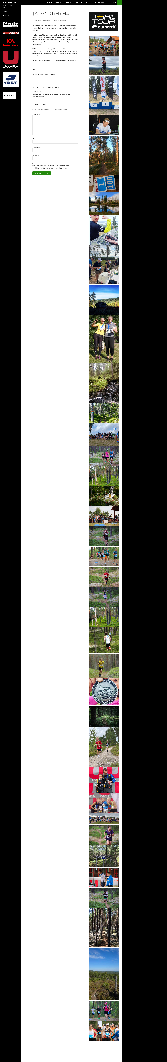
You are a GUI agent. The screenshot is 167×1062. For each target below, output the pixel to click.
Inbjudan (49, 2)
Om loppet (113, 2)
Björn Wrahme (48, 20)
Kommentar (36, 114)
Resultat (93, 2)
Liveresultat (78, 2)
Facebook (6, 15)
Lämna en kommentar (62, 20)
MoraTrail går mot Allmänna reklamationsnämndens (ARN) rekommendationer (51, 94)
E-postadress (37, 147)
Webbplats (36, 155)
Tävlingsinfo (58, 2)
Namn (34, 139)
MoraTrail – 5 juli (9, 2)
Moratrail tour (102, 2)
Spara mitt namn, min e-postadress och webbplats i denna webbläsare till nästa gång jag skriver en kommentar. (51, 167)
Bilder (86, 2)
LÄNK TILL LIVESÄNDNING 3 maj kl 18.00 (45, 86)
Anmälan (68, 2)
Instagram (6, 11)
